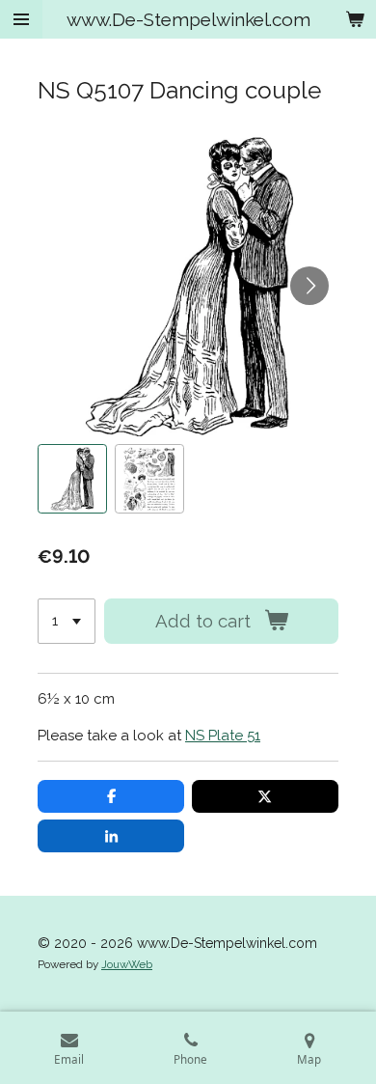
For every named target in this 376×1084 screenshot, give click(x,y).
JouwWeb (126, 964)
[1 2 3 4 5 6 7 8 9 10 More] (66, 621)
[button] (72, 479)
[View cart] (355, 19)
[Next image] (309, 285)
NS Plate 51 (222, 735)
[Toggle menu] (21, 19)
